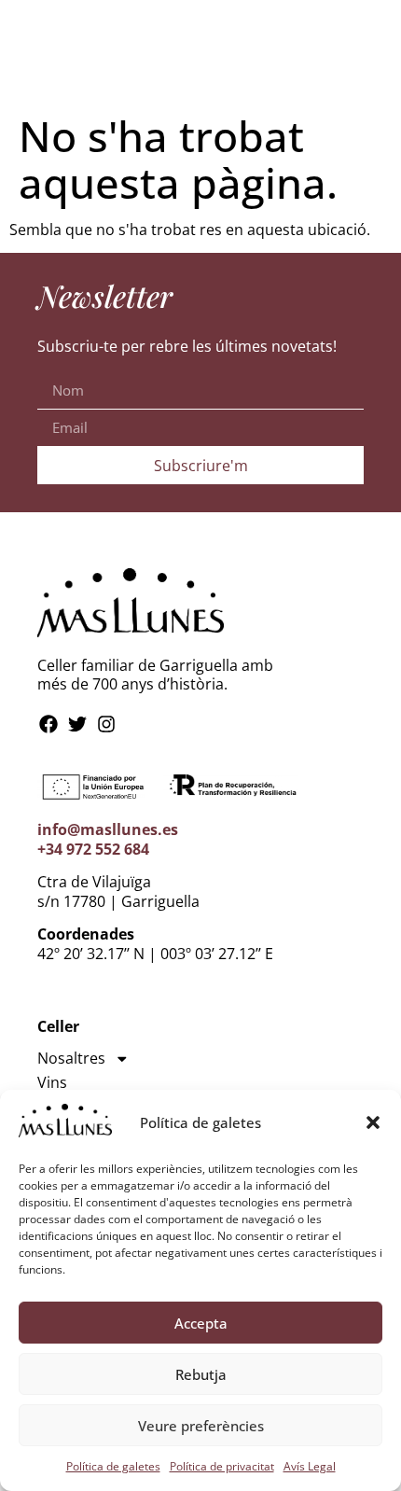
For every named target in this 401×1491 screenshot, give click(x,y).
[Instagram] (106, 724)
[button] (373, 1122)
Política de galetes (113, 1466)
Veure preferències (201, 1425)
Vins (52, 1082)
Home (203, 18)
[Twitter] (77, 724)
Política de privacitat (222, 1466)
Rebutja (201, 1374)
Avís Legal (309, 1466)
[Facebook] (48, 724)
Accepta (201, 1323)
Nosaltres (71, 1058)
